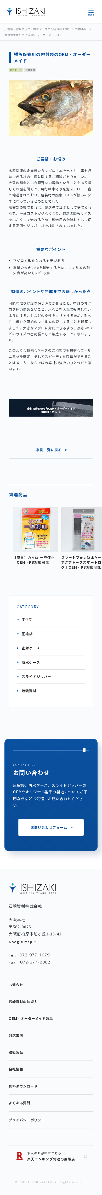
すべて (27, 619)
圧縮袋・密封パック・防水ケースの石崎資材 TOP (36, 29)
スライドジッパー (36, 676)
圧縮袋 (27, 633)
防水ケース (31, 662)
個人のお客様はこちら (51, 1156)
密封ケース (31, 647)
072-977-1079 (35, 955)
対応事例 (81, 29)
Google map (20, 941)
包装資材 (29, 690)
